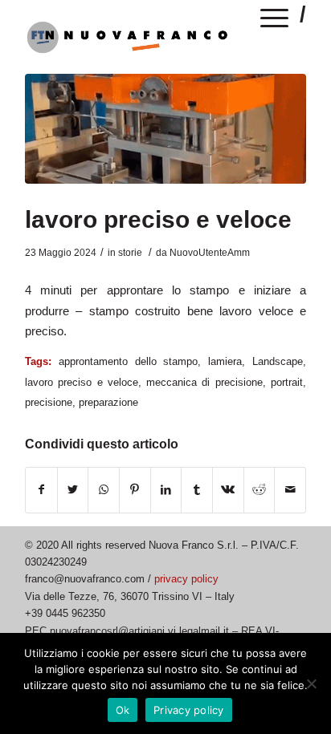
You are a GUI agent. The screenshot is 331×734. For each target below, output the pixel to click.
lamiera (225, 361)
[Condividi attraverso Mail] (290, 490)
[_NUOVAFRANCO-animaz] (165, 129)
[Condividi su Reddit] (259, 490)
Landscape (277, 361)
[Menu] (275, 21)
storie (130, 252)
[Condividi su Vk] (228, 490)
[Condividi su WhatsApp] (103, 490)
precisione (48, 402)
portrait (287, 382)
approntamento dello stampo (128, 361)
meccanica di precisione (204, 382)
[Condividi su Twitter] (73, 490)
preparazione (108, 402)
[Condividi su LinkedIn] (166, 490)
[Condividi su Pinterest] (135, 490)
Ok (123, 710)
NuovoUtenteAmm (210, 252)
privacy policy (186, 579)
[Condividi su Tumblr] (197, 490)
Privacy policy (188, 710)
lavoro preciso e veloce (158, 219)
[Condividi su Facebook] (41, 490)
